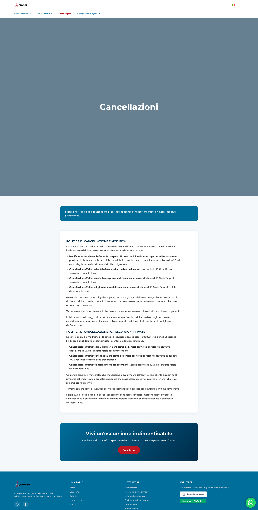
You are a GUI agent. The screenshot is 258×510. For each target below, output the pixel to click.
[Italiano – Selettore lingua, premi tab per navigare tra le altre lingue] (236, 5)
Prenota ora (129, 450)
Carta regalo (65, 13)
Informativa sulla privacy (136, 491)
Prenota (73, 504)
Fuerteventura (21, 13)
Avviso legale (131, 487)
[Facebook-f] (26, 504)
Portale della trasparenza (137, 500)
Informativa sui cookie (135, 496)
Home (72, 487)
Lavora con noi (76, 500)
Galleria (73, 496)
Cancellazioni (131, 504)
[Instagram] (17, 504)
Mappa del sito (131, 508)
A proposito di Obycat (87, 13)
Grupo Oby (75, 491)
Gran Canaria (43, 13)
